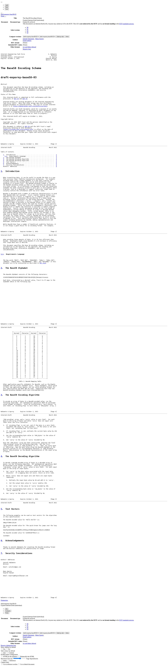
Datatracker (4, 600)
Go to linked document (27, 664)
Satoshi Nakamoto (28, 39)
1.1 (6, 156)
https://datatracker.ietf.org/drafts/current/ (30, 106)
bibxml (34, 47)
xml (26, 47)
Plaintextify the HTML (27, 656)
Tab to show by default (8, 651)
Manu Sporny (39, 39)
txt (24, 47)
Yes (4, 649)
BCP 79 (25, 99)
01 (27, 29)
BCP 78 (16, 99)
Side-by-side (60, 36)
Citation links (5, 662)
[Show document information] (5, 16)
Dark (6, 7)
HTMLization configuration (9, 654)
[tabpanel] (84, 631)
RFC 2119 (43, 263)
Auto (6, 9)
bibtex (30, 47)
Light (6, 5)
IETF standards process (126, 24)
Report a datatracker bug (8, 645)
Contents (11, 653)
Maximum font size (7, 658)
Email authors (27, 40)
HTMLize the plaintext (10, 656)
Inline (67, 36)
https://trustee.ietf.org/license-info (18, 129)
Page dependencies (32, 658)
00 (27, 27)
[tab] (6, 609)
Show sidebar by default (8, 647)
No (9, 649)
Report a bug (27, 49)
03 (27, 33)
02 (27, 31)
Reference (13, 660)
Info (4, 653)
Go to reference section (10, 664)
